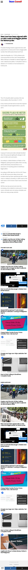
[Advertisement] (14, 18)
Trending (2, 294)
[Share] (10, 568)
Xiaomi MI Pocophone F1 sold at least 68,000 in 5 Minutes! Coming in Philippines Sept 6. (14, 311)
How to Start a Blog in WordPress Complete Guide (11, 375)
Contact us (16, 564)
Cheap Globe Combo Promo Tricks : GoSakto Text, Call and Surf (12, 333)
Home (11, 564)
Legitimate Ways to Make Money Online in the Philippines (14, 551)
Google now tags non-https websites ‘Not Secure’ (14, 354)
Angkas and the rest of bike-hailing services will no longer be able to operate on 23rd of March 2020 (13, 268)
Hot (2, 250)
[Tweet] (22, 568)
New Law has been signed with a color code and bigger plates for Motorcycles (13, 424)
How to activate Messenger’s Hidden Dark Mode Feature (14, 289)
